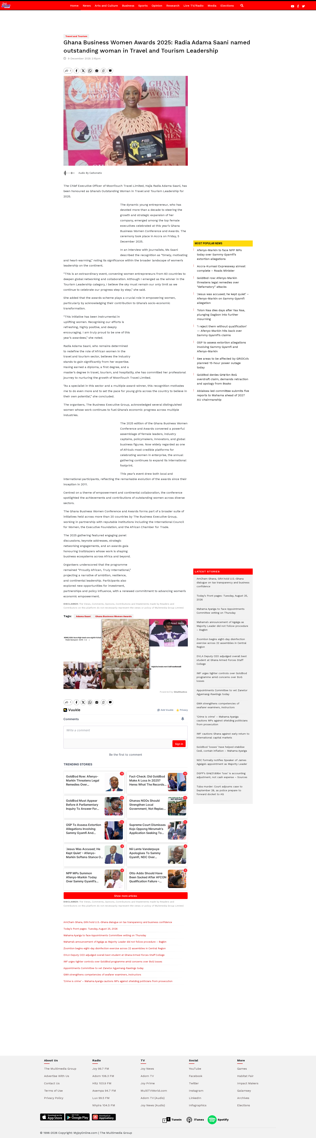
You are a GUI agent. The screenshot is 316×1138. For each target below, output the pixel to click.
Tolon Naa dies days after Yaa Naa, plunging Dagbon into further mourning (221, 314)
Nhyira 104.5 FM (103, 1105)
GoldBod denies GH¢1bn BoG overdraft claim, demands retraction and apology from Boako (222, 379)
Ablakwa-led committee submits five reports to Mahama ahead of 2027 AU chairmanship (223, 395)
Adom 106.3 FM (103, 1076)
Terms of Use (53, 1090)
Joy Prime (148, 1083)
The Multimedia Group (60, 1068)
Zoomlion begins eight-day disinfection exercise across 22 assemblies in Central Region (114, 948)
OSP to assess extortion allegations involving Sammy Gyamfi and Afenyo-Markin (221, 347)
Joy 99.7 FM (100, 1068)
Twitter (194, 1083)
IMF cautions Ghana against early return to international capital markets (223, 737)
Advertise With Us (56, 1076)
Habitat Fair (245, 1076)
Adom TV (147, 1076)
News (87, 5)
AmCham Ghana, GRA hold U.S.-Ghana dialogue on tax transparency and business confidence (117, 922)
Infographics (197, 1105)
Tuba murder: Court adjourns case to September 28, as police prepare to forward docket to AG (219, 792)
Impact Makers (247, 1083)
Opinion (157, 5)
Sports (143, 5)
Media (212, 5)
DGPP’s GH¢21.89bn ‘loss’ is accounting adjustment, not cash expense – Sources (222, 777)
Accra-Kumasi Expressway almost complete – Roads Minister (221, 268)
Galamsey (244, 1090)
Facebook (195, 1076)
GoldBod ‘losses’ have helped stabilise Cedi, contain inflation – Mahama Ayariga (222, 750)
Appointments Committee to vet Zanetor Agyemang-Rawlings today (103, 968)
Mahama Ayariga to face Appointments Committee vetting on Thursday (104, 935)
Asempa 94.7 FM (104, 1090)
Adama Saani (83, 616)
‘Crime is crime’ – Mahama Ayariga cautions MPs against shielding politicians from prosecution (117, 981)
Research (172, 5)
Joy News (147, 1068)
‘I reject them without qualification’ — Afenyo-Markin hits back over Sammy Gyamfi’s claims (222, 331)
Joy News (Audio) (153, 1105)
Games (242, 1068)
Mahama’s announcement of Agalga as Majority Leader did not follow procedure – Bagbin (114, 941)
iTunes (198, 1119)
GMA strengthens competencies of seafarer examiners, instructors (102, 974)
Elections (227, 5)
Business (128, 5)
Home (74, 5)
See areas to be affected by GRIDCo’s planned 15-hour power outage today (223, 363)
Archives (243, 1098)
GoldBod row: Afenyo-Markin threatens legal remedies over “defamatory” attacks (218, 282)
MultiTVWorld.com (154, 1090)
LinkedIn (195, 1098)
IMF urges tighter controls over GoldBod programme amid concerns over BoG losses (112, 961)
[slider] (109, 684)
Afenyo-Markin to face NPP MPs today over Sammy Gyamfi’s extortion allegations (219, 254)
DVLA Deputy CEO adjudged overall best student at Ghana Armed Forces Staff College (114, 955)
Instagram (196, 1090)
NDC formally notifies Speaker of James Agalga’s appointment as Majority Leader (222, 764)
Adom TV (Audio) (153, 1098)
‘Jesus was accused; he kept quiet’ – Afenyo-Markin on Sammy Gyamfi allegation (223, 298)
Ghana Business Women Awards (113, 616)
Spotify (223, 1119)
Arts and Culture (106, 5)
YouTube (195, 1068)
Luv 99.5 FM (101, 1098)
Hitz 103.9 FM (101, 1083)
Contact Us (52, 1083)
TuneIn (176, 1119)
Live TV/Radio (193, 5)
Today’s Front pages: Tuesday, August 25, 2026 (90, 928)
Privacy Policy (53, 1098)
